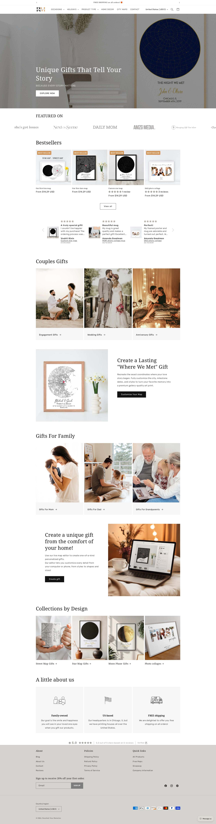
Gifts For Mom (46, 509)
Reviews (40, 770)
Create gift (54, 579)
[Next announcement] (179, 2)
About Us (40, 761)
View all (108, 206)
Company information (143, 770)
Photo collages (153, 663)
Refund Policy (90, 761)
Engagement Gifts (48, 335)
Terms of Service (92, 770)
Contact (39, 766)
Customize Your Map (131, 394)
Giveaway (137, 766)
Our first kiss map (43, 188)
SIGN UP (77, 785)
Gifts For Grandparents (148, 509)
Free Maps (137, 761)
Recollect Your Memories (51, 818)
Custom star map (115, 188)
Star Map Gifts (80, 663)
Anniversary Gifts (145, 335)
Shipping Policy (91, 757)
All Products (138, 757)
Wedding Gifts (95, 335)
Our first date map (80, 188)
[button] (57, 9)
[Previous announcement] (36, 2)
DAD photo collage (152, 188)
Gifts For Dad (94, 509)
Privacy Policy (90, 766)
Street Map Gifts (45, 663)
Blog (38, 757)
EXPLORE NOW (47, 93)
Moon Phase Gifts (118, 663)
